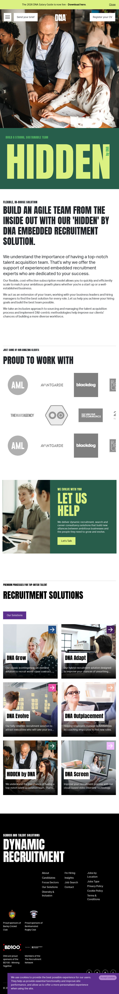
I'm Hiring (70, 873)
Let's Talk (66, 541)
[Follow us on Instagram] (113, 972)
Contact (69, 887)
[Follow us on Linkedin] (89, 972)
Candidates (48, 878)
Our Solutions (14, 615)
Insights (69, 878)
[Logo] (61, 17)
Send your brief (25, 17)
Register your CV (102, 17)
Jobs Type (93, 881)
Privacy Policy (95, 886)
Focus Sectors (50, 882)
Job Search (71, 882)
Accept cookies (108, 978)
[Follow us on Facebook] (105, 972)
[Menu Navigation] (7, 17)
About (45, 873)
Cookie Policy (95, 891)
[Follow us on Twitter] (97, 972)
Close (112, 4)
